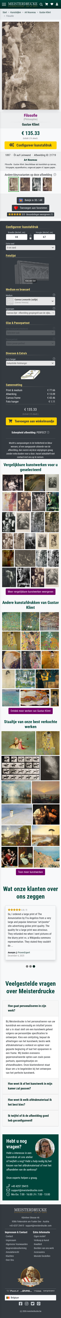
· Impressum (10, 1240)
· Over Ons (9, 1260)
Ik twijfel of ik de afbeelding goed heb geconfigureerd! (28, 1118)
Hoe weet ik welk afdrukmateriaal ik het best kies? (30, 1102)
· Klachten (9, 1256)
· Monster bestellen (41, 1256)
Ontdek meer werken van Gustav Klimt (31, 710)
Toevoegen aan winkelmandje (33, 421)
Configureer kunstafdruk (33, 145)
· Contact (9, 1236)
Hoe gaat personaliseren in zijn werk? (27, 1008)
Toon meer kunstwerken (30, 872)
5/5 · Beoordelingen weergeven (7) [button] (37, 214)
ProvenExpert (24, 952)
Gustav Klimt (45, 12)
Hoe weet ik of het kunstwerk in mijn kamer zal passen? (30, 1086)
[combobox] (30, 247)
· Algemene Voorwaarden (16, 1244)
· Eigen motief (39, 1236)
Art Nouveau (30, 12)
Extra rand (10, 243)
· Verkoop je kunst (41, 1240)
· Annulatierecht (12, 1252)
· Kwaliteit (37, 1244)
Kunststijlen (15, 12)
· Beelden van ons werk (43, 1248)
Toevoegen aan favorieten (32, 207)
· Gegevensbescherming (16, 1248)
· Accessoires (39, 1252)
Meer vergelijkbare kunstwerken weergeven (30, 591)
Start (5, 12)
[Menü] (4, 4)
